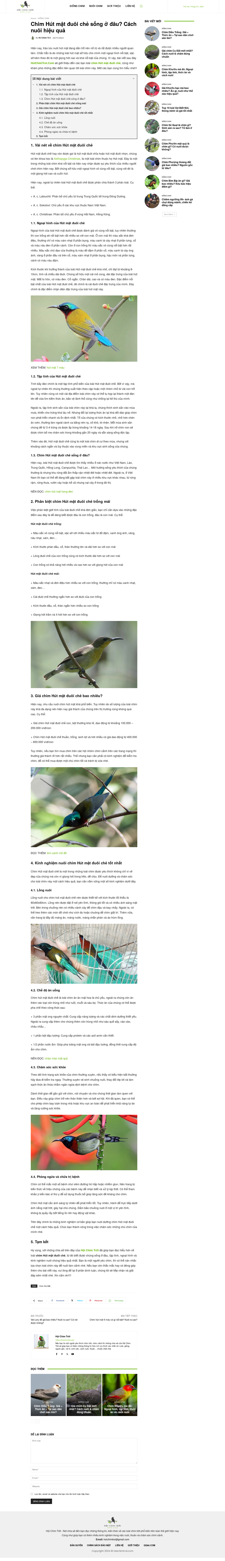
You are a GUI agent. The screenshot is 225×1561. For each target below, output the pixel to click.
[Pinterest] (62, 1353)
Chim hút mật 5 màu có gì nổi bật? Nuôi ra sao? (113, 1319)
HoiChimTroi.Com (42, 63)
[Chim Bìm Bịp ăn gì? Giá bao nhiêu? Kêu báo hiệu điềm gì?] (152, 182)
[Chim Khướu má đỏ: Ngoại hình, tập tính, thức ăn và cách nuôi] (119, 1395)
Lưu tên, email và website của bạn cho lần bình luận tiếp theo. (62, 1493)
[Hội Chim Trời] (33, 38)
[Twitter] (67, 1353)
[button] (141, 6)
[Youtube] (72, 1353)
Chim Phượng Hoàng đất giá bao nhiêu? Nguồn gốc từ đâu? (177, 165)
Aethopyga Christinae (67, 158)
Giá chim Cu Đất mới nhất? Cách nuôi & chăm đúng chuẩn (84, 1409)
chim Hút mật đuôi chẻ (106, 63)
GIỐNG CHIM (43, 18)
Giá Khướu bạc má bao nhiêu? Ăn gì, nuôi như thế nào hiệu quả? (177, 90)
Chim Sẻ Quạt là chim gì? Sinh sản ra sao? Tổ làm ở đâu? (177, 128)
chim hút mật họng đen (59, 491)
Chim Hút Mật (44, 1286)
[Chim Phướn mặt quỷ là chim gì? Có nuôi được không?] (152, 145)
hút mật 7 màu (55, 367)
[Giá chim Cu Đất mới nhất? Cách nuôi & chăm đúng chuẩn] (84, 1395)
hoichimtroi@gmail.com (116, 1539)
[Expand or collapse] (133, 78)
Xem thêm (168, 214)
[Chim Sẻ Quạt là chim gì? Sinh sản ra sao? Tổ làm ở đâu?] (152, 126)
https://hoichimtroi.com (64, 1340)
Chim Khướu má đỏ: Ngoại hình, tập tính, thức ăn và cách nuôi (119, 1409)
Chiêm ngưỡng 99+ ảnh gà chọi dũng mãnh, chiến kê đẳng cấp (177, 202)
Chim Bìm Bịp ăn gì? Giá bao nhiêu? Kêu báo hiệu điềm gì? (176, 183)
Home (33, 18)
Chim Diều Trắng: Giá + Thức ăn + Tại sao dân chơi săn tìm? (48, 1409)
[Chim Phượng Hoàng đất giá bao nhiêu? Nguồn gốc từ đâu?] (152, 163)
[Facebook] (56, 1353)
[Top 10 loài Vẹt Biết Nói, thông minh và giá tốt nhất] (152, 107)
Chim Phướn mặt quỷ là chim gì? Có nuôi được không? (175, 146)
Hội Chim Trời (45, 38)
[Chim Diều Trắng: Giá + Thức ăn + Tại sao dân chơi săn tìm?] (48, 1395)
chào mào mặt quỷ (56, 1058)
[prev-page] (33, 1421)
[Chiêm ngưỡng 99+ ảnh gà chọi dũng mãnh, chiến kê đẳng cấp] (152, 200)
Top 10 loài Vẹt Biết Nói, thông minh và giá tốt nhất (177, 109)
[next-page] (37, 1421)
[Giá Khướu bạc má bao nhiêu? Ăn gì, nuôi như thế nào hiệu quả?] (152, 89)
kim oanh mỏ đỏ (57, 853)
